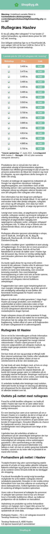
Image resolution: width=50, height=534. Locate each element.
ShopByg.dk (29, 4)
